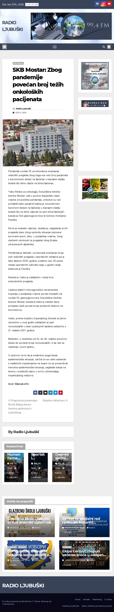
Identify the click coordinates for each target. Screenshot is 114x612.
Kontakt (86, 599)
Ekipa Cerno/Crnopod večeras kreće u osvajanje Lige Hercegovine (84, 555)
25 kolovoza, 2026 (75, 528)
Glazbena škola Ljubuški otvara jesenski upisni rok (29, 520)
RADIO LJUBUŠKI (23, 585)
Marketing (97, 599)
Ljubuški (12, 515)
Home (77, 599)
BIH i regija (18, 63)
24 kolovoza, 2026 (75, 560)
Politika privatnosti (70, 606)
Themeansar (8, 604)
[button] (104, 46)
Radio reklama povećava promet (97, 606)
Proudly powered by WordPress (17, 601)
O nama (108, 599)
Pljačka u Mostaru (54, 400)
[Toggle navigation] (54, 46)
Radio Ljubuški (23, 108)
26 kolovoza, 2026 (20, 528)
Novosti (66, 515)
